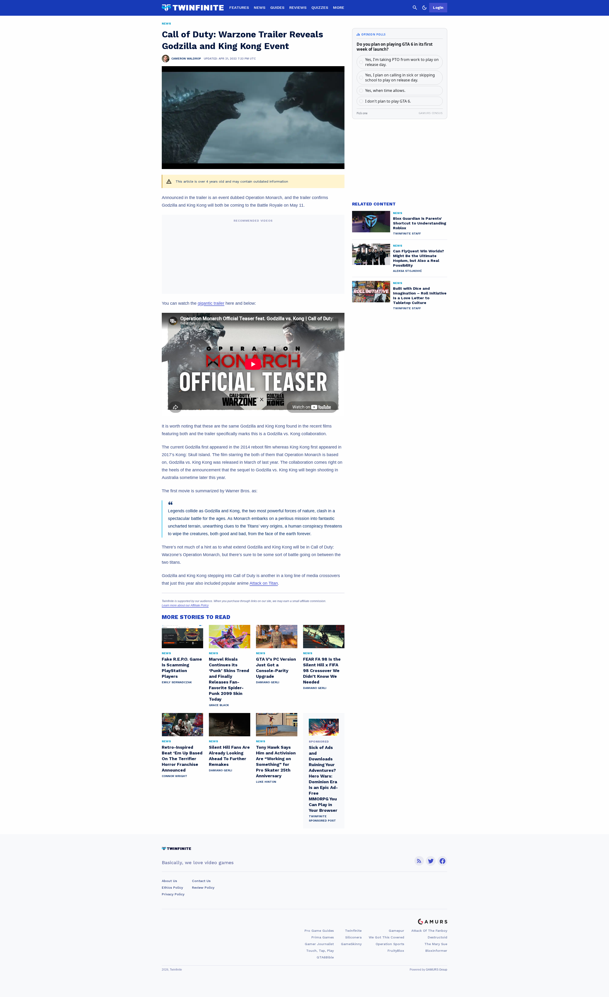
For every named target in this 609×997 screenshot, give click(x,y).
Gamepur (396, 930)
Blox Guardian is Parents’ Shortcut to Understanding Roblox (419, 223)
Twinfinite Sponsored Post (322, 818)
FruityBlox (396, 950)
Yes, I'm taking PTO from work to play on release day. (402, 62)
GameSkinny (351, 944)
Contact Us (201, 881)
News (259, 7)
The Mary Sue (435, 944)
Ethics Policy (172, 887)
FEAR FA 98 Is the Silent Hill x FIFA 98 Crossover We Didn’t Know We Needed (322, 670)
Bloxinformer (436, 950)
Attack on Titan (264, 583)
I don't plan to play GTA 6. (388, 101)
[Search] (415, 7)
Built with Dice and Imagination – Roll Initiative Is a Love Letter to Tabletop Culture (420, 295)
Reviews (298, 7)
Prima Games (322, 937)
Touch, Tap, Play (320, 950)
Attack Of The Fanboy (429, 930)
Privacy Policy (173, 894)
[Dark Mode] (424, 7)
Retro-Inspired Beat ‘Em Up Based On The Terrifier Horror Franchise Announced (182, 759)
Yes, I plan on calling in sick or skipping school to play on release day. (400, 77)
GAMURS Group (436, 969)
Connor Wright (174, 776)
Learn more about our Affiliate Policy (185, 605)
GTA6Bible (325, 957)
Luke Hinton (266, 781)
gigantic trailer (211, 303)
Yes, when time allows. (385, 90)
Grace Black (219, 705)
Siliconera (353, 937)
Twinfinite (353, 930)
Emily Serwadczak (177, 682)
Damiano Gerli (267, 682)
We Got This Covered (386, 937)
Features (239, 7)
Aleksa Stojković (407, 271)
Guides (277, 7)
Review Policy (203, 887)
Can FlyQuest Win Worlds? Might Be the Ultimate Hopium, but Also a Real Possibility (418, 258)
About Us (169, 881)
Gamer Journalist (319, 944)
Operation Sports (390, 944)
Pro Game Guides (319, 930)
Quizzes (319, 7)
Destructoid (437, 937)
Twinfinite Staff (407, 233)
